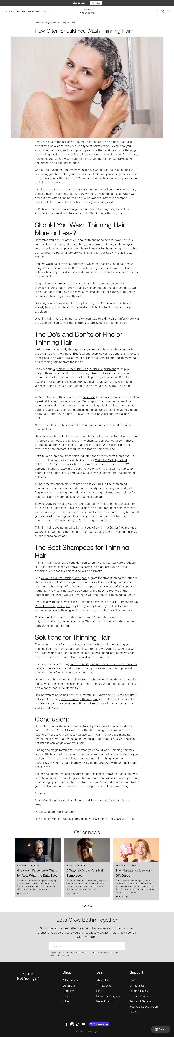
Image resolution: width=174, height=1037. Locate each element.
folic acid (89, 397)
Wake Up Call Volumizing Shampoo (64, 578)
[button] (157, 11)
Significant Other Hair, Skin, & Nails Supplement (84, 369)
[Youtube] (83, 1024)
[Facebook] (66, 1024)
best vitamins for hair (67, 401)
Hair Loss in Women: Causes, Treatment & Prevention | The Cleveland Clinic (85, 818)
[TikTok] (77, 1024)
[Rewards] (160, 1029)
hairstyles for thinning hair (83, 520)
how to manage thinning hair (79, 699)
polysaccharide (45, 621)
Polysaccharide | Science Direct (55, 811)
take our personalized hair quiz (99, 786)
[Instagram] (72, 1024)
